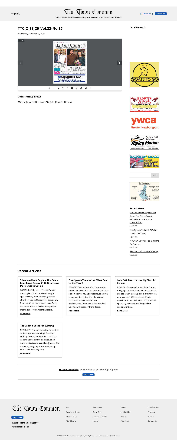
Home (68, 407)
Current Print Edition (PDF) (25, 422)
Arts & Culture (71, 416)
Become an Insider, (69, 369)
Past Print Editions (20, 426)
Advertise (147, 14)
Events (123, 407)
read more (25, 313)
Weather (124, 416)
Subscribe (161, 14)
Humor (95, 421)
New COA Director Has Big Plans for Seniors (136, 281)
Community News (73, 412)
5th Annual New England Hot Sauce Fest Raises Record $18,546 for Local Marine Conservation (39, 283)
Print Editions (71, 421)
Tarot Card (97, 412)
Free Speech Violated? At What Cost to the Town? (88, 281)
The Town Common (73, 436)
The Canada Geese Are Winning (144, 251)
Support (151, 416)
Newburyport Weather (144, 56)
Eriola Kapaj (94, 436)
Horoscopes (98, 407)
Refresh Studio (115, 436)
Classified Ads (153, 407)
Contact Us (152, 421)
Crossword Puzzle (100, 416)
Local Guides (126, 412)
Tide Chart (125, 421)
